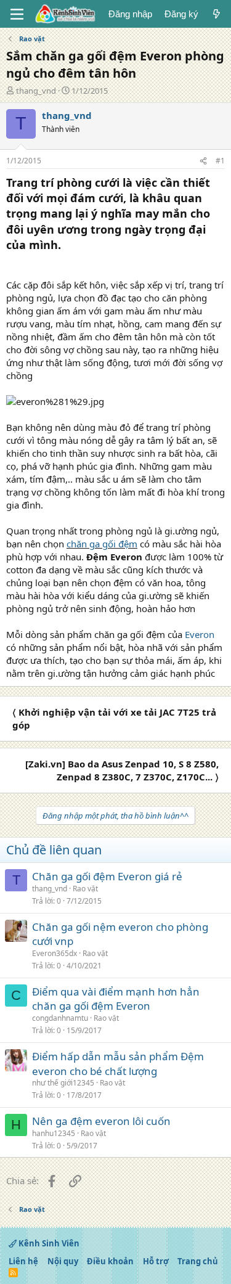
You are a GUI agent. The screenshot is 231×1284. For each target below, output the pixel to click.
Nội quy (62, 1261)
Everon (198, 634)
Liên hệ (23, 1261)
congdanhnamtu (60, 1018)
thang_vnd (36, 90)
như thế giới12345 (63, 1082)
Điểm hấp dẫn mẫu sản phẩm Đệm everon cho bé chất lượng (118, 1063)
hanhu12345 (53, 1133)
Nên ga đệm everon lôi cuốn (101, 1121)
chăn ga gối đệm (102, 544)
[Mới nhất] (217, 13)
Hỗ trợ (156, 1261)
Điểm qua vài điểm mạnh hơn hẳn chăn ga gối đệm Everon (116, 998)
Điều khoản (110, 1261)
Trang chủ (197, 1261)
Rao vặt (85, 888)
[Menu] (16, 14)
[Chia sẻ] (203, 161)
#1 (220, 160)
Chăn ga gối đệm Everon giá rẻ (107, 876)
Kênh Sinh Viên (48, 1243)
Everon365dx (54, 953)
